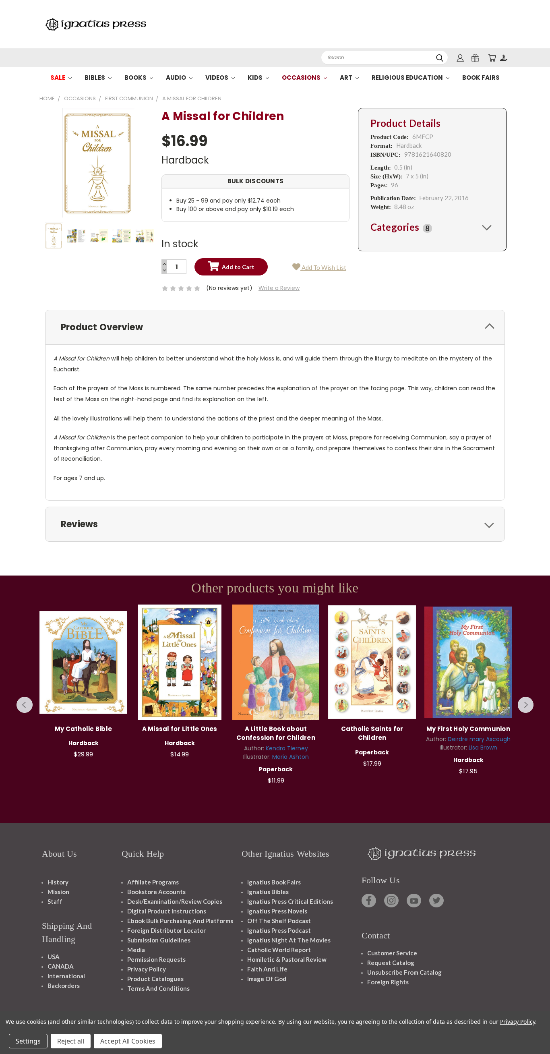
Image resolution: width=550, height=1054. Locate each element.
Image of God (266, 978)
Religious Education (408, 77)
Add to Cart (83, 661)
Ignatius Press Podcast (279, 930)
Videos (217, 77)
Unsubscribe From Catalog (404, 972)
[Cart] (492, 58)
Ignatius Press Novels (277, 911)
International (66, 975)
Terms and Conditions (158, 988)
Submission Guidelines (158, 940)
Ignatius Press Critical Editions (290, 901)
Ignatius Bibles (268, 891)
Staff (55, 901)
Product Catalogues (155, 978)
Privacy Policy (146, 969)
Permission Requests (156, 959)
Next (526, 705)
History (58, 882)
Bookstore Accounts (156, 891)
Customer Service (392, 953)
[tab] (432, 227)
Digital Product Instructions (166, 911)
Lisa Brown (483, 747)
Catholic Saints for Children (372, 733)
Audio (176, 77)
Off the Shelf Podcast (279, 920)
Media (136, 949)
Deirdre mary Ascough (479, 739)
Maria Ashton (290, 757)
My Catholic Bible (83, 729)
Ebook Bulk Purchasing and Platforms (180, 920)
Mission (58, 891)
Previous (25, 705)
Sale (58, 77)
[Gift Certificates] (475, 58)
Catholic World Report (279, 949)
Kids (256, 77)
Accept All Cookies (127, 1041)
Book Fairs (481, 77)
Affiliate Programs (153, 882)
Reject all (70, 1041)
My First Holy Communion (468, 729)
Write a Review (279, 288)
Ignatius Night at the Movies (289, 940)
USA (54, 956)
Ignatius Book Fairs (274, 882)
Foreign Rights (388, 982)
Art (347, 77)
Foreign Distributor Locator (166, 930)
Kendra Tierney (287, 748)
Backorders (64, 985)
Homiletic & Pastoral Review (287, 959)
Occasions (302, 77)
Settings (28, 1041)
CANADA (61, 966)
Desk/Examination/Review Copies (174, 901)
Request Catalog (390, 962)
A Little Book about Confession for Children (275, 733)
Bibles (95, 77)
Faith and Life (267, 969)
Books (136, 77)
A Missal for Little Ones (179, 729)
